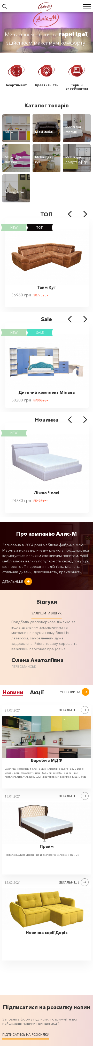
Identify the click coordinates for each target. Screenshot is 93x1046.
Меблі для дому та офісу (76, 159)
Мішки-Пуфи (14, 192)
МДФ (9, 132)
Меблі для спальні (73, 129)
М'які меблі (44, 132)
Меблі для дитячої (13, 159)
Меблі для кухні (43, 159)
